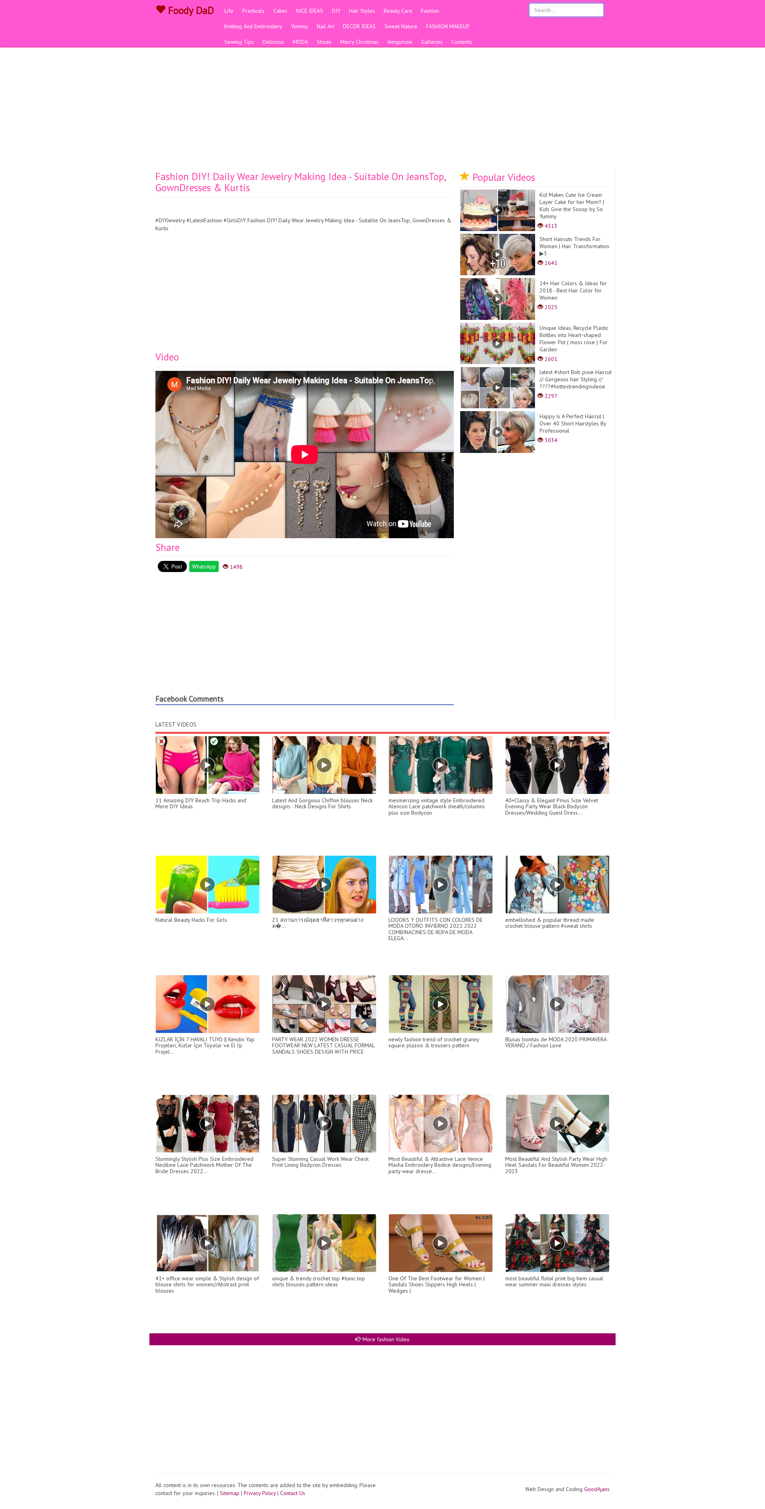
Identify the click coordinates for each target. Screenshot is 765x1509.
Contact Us (292, 1493)
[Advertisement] (382, 111)
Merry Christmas (359, 41)
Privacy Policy (260, 1493)
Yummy (299, 26)
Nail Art (325, 26)
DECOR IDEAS (359, 26)
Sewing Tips (239, 41)
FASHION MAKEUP (448, 26)
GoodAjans (597, 1489)
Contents (461, 41)
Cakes (280, 10)
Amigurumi (399, 41)
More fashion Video (385, 1339)
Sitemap (229, 1493)
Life (228, 10)
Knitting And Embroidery (253, 26)
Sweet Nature (400, 26)
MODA (300, 41)
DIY (336, 10)
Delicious (273, 41)
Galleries (432, 41)
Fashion (430, 10)
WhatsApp (204, 566)
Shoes (324, 41)
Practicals (253, 10)
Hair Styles (362, 10)
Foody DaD (189, 10)
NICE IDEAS (309, 10)
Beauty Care (398, 10)
